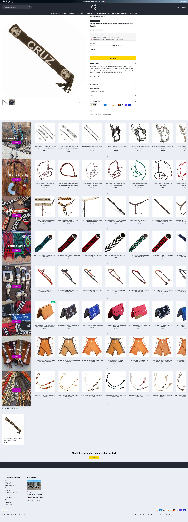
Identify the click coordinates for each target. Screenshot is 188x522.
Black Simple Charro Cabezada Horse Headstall (92, 290)
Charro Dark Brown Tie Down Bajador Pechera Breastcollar (162, 220)
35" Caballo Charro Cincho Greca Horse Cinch (69, 255)
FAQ (6, 480)
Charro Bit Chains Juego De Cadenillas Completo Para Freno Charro (45, 147)
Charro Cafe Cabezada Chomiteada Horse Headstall (139, 290)
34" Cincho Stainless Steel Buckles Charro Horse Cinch (139, 255)
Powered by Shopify (20, 514)
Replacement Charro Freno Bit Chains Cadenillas (92, 147)
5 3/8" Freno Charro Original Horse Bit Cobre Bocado (139, 147)
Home (91, 114)
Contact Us (183, 1)
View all (16, 142)
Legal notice (183, 514)
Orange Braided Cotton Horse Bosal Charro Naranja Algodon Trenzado (68, 184)
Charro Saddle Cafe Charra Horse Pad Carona (68, 325)
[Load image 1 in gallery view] (5, 102)
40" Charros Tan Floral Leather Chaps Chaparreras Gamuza (45, 360)
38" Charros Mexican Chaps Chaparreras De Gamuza (115, 360)
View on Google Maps (34, 500)
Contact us (8, 487)
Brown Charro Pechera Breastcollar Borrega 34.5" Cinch (45, 220)
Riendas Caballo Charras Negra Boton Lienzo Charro (115, 395)
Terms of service (155, 514)
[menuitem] (14, 480)
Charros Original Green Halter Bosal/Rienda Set (139, 184)
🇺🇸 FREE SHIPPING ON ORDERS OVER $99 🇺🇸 (94, 1)
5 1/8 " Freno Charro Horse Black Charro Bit (116, 147)
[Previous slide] (79, 102)
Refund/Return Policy (10, 485)
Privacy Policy (9, 495)
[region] (94, 1)
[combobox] (14, 7)
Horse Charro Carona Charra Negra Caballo (162, 325)
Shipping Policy (9, 483)
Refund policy (138, 514)
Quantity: (92, 49)
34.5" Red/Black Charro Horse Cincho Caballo (92, 255)
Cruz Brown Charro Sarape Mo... (104, 114)
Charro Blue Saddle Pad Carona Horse (92, 325)
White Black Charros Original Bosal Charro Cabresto (92, 184)
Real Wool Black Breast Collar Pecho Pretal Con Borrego (92, 220)
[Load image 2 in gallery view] (12, 102)
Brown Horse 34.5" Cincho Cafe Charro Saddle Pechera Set (68, 220)
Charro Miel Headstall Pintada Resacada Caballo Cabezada (163, 290)
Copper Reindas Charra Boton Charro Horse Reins (68, 395)
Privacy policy (146, 514)
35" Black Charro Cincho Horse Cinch (115, 255)
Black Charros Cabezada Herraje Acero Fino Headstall (68, 290)
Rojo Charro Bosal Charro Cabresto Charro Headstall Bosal (115, 184)
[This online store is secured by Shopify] (93, 104)
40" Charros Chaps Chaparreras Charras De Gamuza (139, 360)
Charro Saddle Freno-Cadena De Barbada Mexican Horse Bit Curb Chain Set (68, 148)
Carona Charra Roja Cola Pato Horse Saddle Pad (116, 325)
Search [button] (95, 457)
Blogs (6, 499)
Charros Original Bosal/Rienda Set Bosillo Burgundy (45, 184)
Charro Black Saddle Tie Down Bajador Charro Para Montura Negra (115, 220)
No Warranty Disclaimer (11, 492)
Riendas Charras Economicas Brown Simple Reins (163, 395)
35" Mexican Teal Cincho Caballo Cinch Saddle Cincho (45, 255)
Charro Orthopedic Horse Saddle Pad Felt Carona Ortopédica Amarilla (45, 325)
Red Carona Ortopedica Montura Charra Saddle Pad (139, 325)
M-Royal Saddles (95, 21)
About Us (7, 490)
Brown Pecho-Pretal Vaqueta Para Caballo (139, 220)
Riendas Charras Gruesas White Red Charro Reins (139, 395)
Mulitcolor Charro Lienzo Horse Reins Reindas (45, 395)
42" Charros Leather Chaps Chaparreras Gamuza (69, 360)
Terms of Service (9, 497)
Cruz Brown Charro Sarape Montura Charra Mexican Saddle (13, 439)
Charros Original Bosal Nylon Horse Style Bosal (162, 184)
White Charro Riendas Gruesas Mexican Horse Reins (92, 395)
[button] (183, 7)
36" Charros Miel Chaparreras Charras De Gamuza (92, 360)
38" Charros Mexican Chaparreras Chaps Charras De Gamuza (162, 360)
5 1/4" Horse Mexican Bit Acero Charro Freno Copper (162, 147)
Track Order (8, 502)
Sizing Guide (8, 504)
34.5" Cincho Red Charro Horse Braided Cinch (162, 255)
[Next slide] (83, 102)
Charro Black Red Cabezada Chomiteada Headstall (45, 290)
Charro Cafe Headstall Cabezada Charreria (116, 290)
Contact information (174, 514)
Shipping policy (164, 514)
